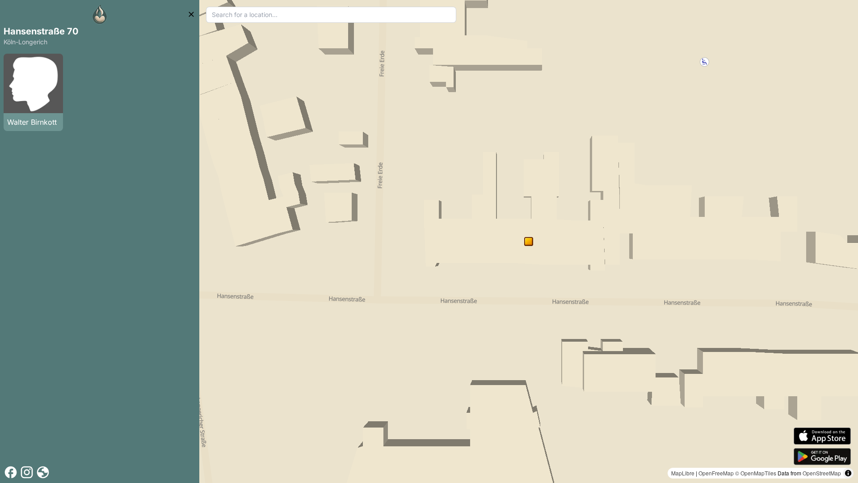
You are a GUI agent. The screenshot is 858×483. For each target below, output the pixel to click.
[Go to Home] (99, 14)
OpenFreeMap (716, 473)
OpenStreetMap (822, 473)
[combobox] (331, 14)
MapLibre (682, 473)
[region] (528, 241)
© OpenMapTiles (755, 473)
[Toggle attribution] (848, 473)
